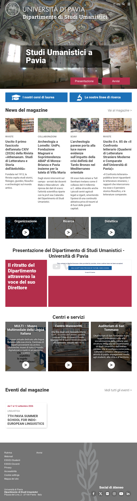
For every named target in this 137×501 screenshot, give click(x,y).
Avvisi (116, 81)
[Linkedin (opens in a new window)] (128, 493)
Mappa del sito (11, 478)
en (118, 4)
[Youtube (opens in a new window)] (121, 493)
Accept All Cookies (90, 272)
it (114, 4)
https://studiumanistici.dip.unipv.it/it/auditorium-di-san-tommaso (111, 365)
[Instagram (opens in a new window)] (114, 493)
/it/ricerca (68, 232)
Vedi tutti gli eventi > (118, 390)
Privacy (8, 467)
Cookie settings (11, 474)
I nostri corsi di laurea (38, 97)
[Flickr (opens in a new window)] (107, 493)
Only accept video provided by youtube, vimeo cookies (90, 268)
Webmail (8, 456)
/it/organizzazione (25, 232)
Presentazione (84, 81)
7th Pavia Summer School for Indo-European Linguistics (25, 420)
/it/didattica (111, 232)
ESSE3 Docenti (12, 463)
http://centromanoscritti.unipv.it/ (68, 365)
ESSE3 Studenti (12, 460)
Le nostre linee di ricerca (103, 97)
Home (129, 3)
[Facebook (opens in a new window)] (94, 493)
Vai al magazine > (120, 110)
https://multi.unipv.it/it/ (25, 365)
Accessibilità (10, 471)
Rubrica (8, 452)
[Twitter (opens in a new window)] (101, 493)
